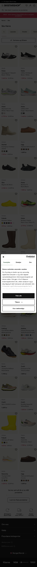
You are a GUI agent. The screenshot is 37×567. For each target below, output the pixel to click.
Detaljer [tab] (18, 262)
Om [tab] (30, 262)
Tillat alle (18, 295)
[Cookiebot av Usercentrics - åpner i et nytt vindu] (26, 257)
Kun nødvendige (18, 308)
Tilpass (17, 302)
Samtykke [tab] (6, 262)
